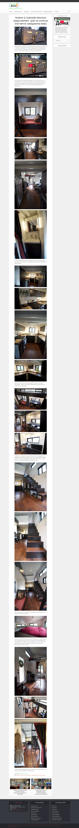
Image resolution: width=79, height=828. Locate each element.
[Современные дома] (14, 5)
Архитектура (26, 11)
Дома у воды (54, 807)
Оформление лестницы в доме (38, 775)
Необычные (28, 775)
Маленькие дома (34, 814)
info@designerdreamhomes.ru (17, 809)
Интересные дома (34, 805)
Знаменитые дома (55, 812)
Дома (11, 11)
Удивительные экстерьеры (36, 818)
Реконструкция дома (55, 814)
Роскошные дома (55, 811)
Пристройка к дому (34, 816)
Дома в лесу (54, 805)
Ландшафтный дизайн (47, 11)
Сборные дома (33, 812)
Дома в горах (54, 809)
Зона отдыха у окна (22, 775)
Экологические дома (55, 816)
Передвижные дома (23, 773)
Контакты (56, 11)
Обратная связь (18, 802)
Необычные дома (17, 11)
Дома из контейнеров (35, 811)
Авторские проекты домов (36, 11)
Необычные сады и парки (56, 819)
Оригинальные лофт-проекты (36, 807)
